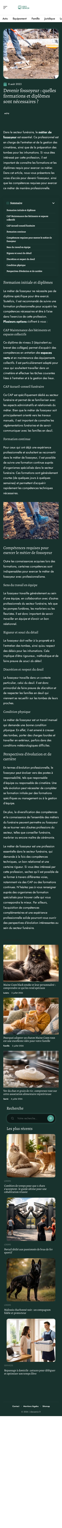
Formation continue (16, 231)
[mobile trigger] (6, 7)
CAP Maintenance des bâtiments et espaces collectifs (27, 218)
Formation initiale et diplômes (21, 210)
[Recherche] (56, 7)
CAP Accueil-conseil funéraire (21, 225)
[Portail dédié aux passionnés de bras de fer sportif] (31, 1219)
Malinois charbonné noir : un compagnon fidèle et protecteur (27, 1311)
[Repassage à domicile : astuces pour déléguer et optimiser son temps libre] (31, 1340)
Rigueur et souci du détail (19, 253)
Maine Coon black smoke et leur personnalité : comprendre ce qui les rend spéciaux (29, 986)
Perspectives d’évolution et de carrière (24, 271)
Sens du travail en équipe (18, 247)
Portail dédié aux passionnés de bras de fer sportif (28, 1250)
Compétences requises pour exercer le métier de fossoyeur (29, 239)
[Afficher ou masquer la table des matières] (38, 203)
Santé (5, 1098)
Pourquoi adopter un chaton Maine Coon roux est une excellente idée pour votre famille (29, 1039)
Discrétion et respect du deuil (21, 259)
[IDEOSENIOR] (24, 7)
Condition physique (16, 265)
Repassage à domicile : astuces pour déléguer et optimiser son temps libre (29, 1371)
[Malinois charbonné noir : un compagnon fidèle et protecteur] (31, 1280)
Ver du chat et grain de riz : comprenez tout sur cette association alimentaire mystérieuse (30, 1092)
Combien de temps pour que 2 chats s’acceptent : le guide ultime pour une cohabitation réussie (25, 1189)
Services (8, 1365)
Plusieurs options (15, 321)
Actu (6, 113)
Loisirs (6, 992)
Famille (6, 1045)
